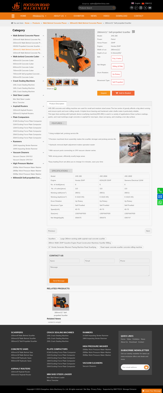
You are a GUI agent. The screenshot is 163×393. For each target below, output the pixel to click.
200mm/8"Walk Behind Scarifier (23, 335)
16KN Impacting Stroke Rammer (25, 149)
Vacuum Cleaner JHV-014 (22, 160)
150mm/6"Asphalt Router (20, 372)
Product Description (56, 104)
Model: (99, 36)
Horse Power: (102, 43)
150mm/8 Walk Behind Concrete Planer (28, 53)
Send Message (58, 281)
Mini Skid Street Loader (56, 377)
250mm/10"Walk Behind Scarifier (23, 338)
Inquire (104, 93)
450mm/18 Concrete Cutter (23, 64)
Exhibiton (136, 339)
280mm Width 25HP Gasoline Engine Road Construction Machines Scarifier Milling (79, 243)
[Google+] (136, 8)
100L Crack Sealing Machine (24, 85)
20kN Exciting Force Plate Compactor (27, 134)
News (143, 339)
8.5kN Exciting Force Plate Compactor (27, 121)
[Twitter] (145, 8)
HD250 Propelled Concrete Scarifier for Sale (29, 46)
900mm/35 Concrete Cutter (23, 77)
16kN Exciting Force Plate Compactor (27, 131)
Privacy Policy (96, 389)
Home (123, 339)
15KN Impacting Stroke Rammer (25, 145)
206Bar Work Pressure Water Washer (27, 167)
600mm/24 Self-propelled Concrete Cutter (29, 178)
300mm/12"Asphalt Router (21, 375)
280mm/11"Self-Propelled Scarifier (24, 341)
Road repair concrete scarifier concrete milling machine (121, 247)
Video (129, 339)
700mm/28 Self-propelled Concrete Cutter (29, 74)
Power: (100, 39)
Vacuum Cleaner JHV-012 (22, 156)
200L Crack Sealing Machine (24, 91)
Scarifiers (52, 239)
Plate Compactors (21, 117)
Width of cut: (102, 50)
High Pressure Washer (23, 163)
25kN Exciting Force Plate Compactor (27, 138)
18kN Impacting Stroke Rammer (95, 338)
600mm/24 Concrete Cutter (23, 67)
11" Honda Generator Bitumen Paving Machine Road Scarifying (72, 247)
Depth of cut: (102, 53)
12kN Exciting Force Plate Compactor (27, 128)
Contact (141, 342)
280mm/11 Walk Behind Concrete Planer (28, 49)
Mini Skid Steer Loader (21, 99)
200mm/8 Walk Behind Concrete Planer (28, 39)
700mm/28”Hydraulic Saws (21, 358)
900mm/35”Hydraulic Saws (21, 361)
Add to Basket (125, 93)
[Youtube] (150, 8)
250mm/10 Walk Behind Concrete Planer (28, 43)
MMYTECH (117, 389)
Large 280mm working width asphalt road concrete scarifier (82, 239)
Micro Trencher (18, 102)
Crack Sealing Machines (24, 81)
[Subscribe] (146, 367)
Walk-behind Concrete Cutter (26, 57)
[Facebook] (132, 8)
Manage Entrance (129, 389)
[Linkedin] (141, 8)
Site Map (86, 389)
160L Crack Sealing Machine (24, 88)
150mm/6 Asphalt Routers (23, 110)
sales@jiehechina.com (99, 4)
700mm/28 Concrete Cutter (23, 70)
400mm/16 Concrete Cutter (23, 60)
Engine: (100, 46)
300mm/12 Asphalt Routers (23, 113)
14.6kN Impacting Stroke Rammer (95, 335)
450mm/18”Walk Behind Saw (22, 355)
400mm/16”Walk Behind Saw (22, 352)
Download (133, 342)
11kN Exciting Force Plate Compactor (27, 124)
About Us (124, 342)
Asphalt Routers (20, 106)
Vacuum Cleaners (21, 152)
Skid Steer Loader (21, 95)
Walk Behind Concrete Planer (26, 36)
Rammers (17, 142)
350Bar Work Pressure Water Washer (27, 174)
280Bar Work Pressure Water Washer (27, 171)
